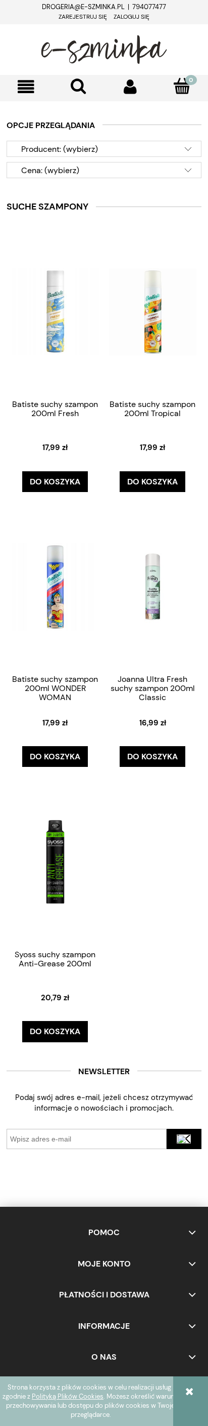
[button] (26, 87)
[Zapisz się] (184, 1139)
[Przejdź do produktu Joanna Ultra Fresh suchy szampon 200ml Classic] (152, 586)
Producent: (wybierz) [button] (59, 149)
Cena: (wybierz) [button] (50, 170)
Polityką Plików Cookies (67, 1396)
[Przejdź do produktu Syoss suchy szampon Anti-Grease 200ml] (55, 861)
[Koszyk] (182, 86)
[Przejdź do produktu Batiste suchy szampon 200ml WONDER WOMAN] (55, 586)
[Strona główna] (104, 48)
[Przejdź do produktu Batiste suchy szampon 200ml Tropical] (152, 311)
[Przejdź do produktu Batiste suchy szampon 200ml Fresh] (55, 311)
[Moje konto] (130, 87)
